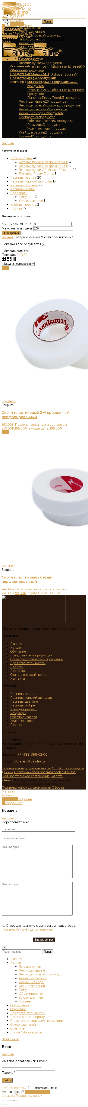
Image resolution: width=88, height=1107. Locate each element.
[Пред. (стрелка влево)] (3, 1104)
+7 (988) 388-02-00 (32, 754)
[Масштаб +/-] (16, 1100)
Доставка (17, 671)
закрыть (8, 143)
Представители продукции (31, 655)
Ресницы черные (23, 177)
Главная (7, 237)
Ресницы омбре (22, 189)
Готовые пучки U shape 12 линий (43, 162)
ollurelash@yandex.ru (29, 761)
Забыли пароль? (14, 1088)
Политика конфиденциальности (26, 768)
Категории (10, 48)
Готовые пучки (21, 158)
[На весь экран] (12, 1100)
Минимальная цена (16, 224)
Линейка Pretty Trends (36, 174)
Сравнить (9, 401)
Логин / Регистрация (26, 1032)
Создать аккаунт (37, 1092)
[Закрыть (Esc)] (3, 1100)
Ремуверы (27, 197)
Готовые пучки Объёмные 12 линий (45, 170)
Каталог (16, 648)
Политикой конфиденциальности (27, 929)
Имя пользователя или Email (24, 1061)
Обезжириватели (23, 717)
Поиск (47, 21)
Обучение (18, 651)
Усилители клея (31, 201)
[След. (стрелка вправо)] (7, 1104)
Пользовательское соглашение (26, 776)
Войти (7, 1080)
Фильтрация (11, 233)
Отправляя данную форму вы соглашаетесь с (39, 927)
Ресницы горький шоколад (31, 181)
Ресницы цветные (24, 185)
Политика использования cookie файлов (45, 772)
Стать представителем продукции (36, 659)
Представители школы (27, 663)
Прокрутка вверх (29, 1096)
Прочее (16, 208)
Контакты (17, 678)
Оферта (57, 776)
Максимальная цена (17, 228)
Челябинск (10, 17)
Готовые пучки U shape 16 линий (43, 166)
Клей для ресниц (23, 205)
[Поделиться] (7, 1100)
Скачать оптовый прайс (28, 675)
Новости (16, 667)
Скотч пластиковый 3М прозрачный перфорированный (36, 414)
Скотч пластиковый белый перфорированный (27, 579)
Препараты (19, 193)
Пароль (8, 1073)
